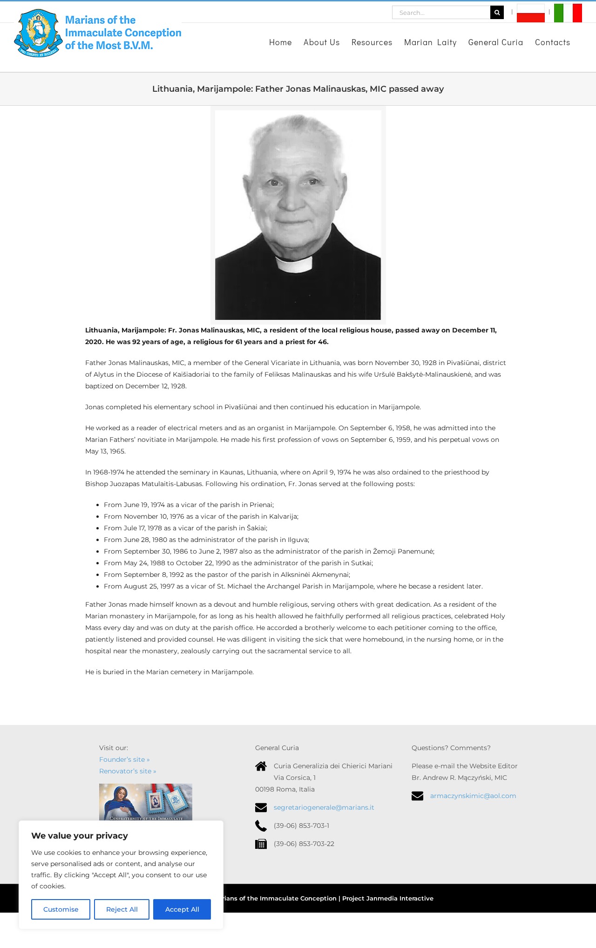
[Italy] (565, 11)
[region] (121, 874)
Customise (61, 909)
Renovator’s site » (127, 771)
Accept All (182, 909)
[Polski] (528, 11)
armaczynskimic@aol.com (473, 796)
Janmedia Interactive (399, 898)
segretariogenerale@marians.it (324, 807)
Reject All (122, 909)
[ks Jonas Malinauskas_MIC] (298, 113)
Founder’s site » (124, 759)
